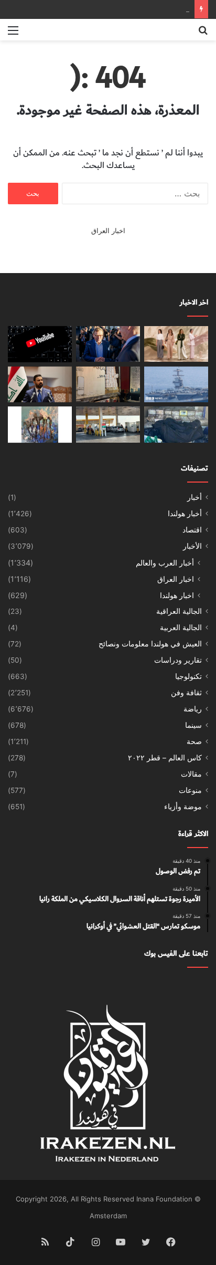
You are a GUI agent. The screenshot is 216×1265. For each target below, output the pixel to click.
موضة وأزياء (183, 806)
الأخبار (192, 546)
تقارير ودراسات (178, 660)
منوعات (190, 790)
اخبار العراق (108, 230)
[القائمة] (13, 34)
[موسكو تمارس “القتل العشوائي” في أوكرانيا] (108, 344)
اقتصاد (192, 530)
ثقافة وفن (186, 692)
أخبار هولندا (185, 513)
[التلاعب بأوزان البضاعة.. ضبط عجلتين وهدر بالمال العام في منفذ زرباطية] (108, 385)
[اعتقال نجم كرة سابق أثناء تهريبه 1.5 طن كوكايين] (176, 424)
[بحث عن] (203, 34)
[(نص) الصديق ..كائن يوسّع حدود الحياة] (40, 424)
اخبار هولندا (177, 595)
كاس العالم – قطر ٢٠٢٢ (165, 758)
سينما (193, 725)
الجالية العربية (181, 627)
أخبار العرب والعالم (165, 562)
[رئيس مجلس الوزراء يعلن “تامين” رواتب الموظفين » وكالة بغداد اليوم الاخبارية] (40, 385)
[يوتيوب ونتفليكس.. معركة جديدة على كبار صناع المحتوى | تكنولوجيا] (40, 344)
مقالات (191, 774)
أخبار (194, 497)
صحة (194, 741)
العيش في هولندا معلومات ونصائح (150, 644)
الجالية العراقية (179, 611)
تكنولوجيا (188, 676)
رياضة (192, 709)
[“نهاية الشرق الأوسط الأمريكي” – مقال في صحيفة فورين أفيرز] (176, 385)
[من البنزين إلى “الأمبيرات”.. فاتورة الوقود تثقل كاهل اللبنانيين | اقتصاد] (108, 424)
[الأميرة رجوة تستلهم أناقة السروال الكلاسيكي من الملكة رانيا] (176, 344)
